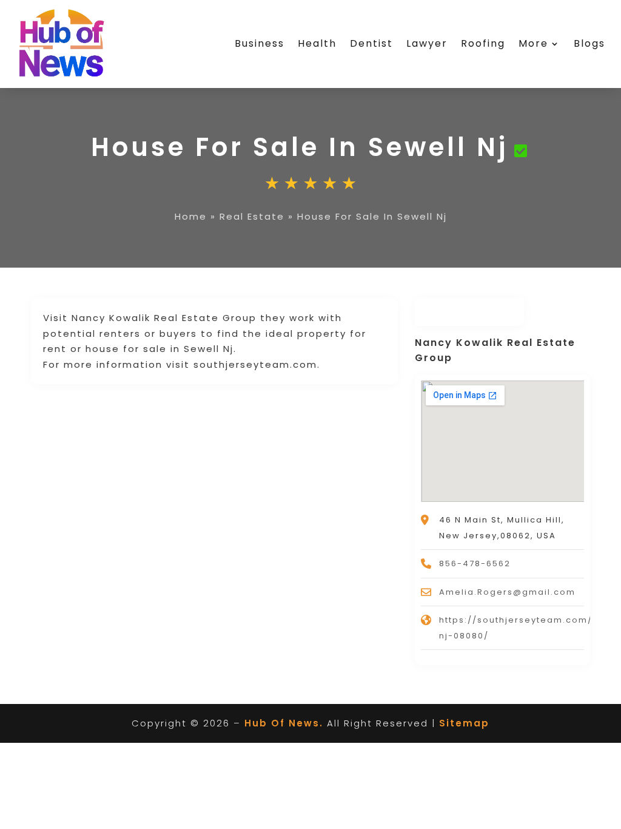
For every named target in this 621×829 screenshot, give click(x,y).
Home (191, 216)
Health (317, 43)
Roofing (483, 43)
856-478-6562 (475, 563)
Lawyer (427, 43)
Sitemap (464, 723)
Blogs (589, 43)
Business (259, 43)
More (533, 43)
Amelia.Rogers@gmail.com (507, 592)
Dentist (371, 43)
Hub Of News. (283, 723)
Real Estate (252, 216)
